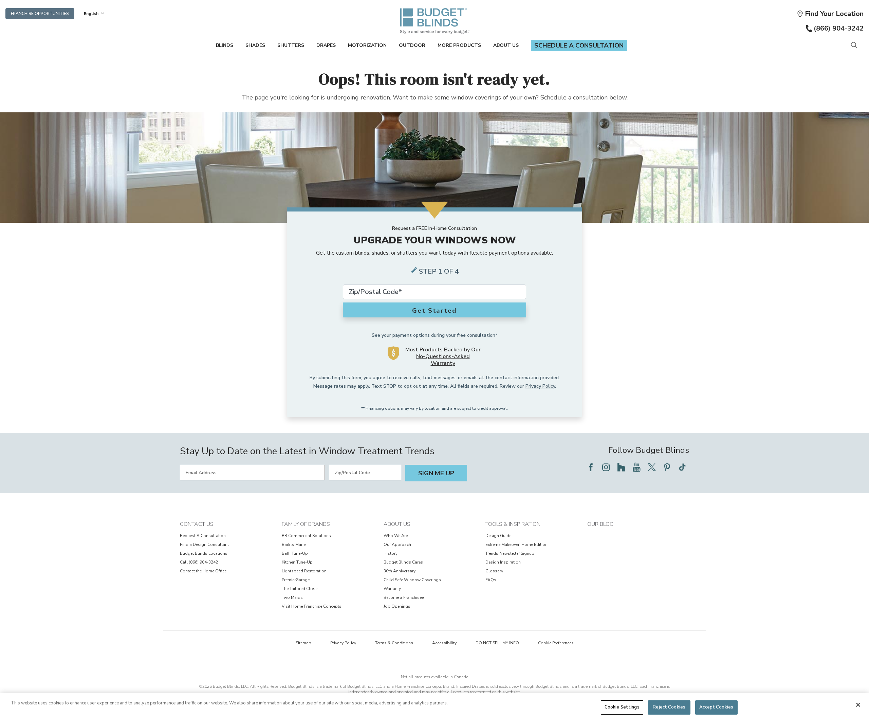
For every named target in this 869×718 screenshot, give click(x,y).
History (390, 553)
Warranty (392, 588)
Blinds (224, 45)
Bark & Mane (294, 544)
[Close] (858, 704)
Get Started (434, 310)
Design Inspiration (503, 562)
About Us (506, 45)
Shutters (290, 45)
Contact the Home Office (203, 571)
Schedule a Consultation (579, 45)
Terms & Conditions (394, 643)
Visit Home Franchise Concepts (311, 606)
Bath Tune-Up (295, 553)
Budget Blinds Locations (203, 553)
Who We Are (396, 535)
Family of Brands (306, 524)
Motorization (367, 45)
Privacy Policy (540, 386)
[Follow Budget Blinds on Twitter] (652, 467)
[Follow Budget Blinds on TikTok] (682, 467)
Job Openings (397, 606)
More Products (459, 45)
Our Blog (600, 524)
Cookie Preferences (556, 643)
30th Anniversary (399, 571)
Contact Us (197, 524)
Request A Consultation (203, 535)
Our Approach (397, 544)
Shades (255, 45)
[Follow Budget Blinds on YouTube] (636, 467)
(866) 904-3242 (839, 28)
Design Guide (498, 535)
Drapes (326, 45)
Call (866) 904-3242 (199, 562)
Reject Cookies (669, 707)
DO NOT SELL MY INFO (497, 643)
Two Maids (292, 597)
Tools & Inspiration (512, 524)
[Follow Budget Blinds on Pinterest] (667, 467)
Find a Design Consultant (204, 544)
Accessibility (444, 643)
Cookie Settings (622, 707)
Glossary (494, 571)
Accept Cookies (716, 707)
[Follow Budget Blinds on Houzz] (621, 467)
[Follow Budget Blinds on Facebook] (590, 467)
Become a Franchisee (404, 597)
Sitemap (303, 643)
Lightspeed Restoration (304, 571)
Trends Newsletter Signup (509, 553)
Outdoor (412, 45)
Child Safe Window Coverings (412, 580)
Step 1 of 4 (439, 271)
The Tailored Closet (300, 588)
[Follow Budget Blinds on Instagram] (606, 467)
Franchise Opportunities (40, 13)
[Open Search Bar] (854, 46)
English (91, 13)
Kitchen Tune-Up (297, 562)
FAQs (490, 580)
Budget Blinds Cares (403, 562)
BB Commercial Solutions (306, 535)
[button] (830, 13)
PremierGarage (296, 580)
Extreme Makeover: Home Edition (516, 544)
